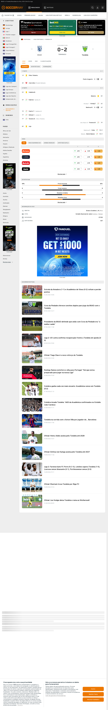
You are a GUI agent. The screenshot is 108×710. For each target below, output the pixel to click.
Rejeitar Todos (93, 694)
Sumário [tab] (25, 66)
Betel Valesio (90, 134)
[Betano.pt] (26, 151)
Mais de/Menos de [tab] (34, 143)
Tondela (85, 55)
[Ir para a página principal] (13, 7)
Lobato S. (38, 115)
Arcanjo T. (87, 103)
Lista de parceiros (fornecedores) (55, 696)
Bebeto (83, 134)
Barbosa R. (87, 130)
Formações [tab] (47, 66)
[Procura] (92, 7)
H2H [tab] (36, 61)
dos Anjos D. (84, 122)
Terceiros (20, 705)
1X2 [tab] (24, 143)
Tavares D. (32, 119)
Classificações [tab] (45, 61)
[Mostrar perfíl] (39, 49)
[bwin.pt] (26, 169)
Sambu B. (37, 100)
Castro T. (31, 111)
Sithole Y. (32, 115)
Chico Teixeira (40, 119)
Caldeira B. (38, 111)
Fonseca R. (92, 122)
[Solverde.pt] (26, 157)
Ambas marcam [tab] (49, 143)
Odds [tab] (30, 61)
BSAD (39, 55)
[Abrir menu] (103, 7)
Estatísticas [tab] (35, 66)
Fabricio (31, 100)
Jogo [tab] (23, 61)
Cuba (93, 130)
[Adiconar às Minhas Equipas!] (31, 49)
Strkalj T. (93, 103)
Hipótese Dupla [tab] (63, 143)
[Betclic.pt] (26, 163)
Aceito (93, 689)
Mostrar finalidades (93, 699)
